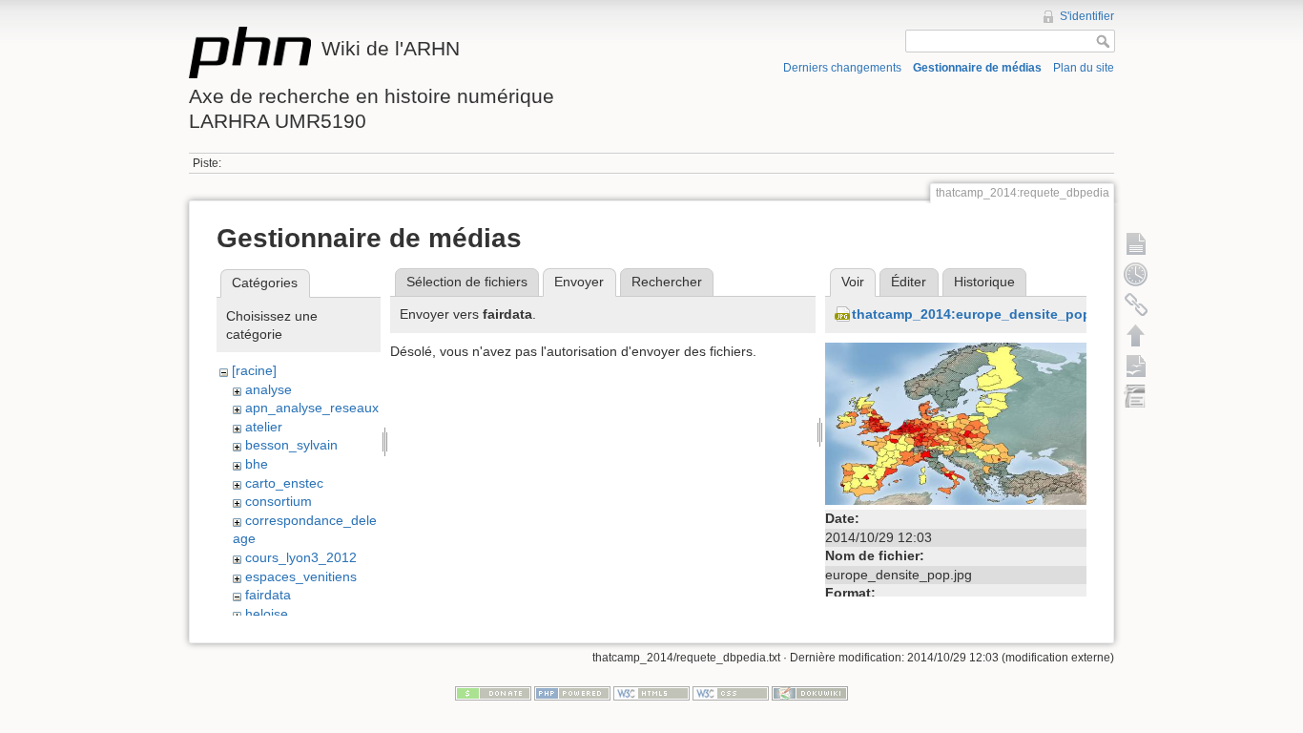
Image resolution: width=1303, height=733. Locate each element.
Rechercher (666, 281)
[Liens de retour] (1136, 304)
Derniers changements (842, 67)
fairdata (268, 594)
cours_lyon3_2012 (301, 557)
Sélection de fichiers (466, 281)
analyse (268, 389)
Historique (984, 281)
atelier (263, 426)
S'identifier (1087, 16)
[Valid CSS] (731, 693)
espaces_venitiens (301, 576)
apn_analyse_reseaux (312, 407)
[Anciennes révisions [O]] (1136, 274)
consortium (278, 501)
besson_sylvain (291, 444)
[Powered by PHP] (572, 693)
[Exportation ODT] (1136, 365)
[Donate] (493, 693)
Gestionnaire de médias (977, 67)
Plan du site (1083, 67)
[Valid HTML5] (651, 693)
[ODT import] (1136, 396)
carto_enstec (284, 483)
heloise (266, 613)
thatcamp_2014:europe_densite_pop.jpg (984, 314)
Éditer (908, 281)
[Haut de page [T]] (1136, 335)
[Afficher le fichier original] (955, 422)
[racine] (254, 370)
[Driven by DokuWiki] (810, 693)
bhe (256, 463)
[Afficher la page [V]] (1136, 243)
